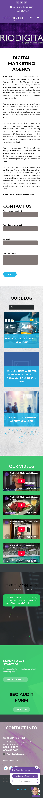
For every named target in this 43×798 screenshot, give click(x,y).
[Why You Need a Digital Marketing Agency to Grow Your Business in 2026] (21, 369)
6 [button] (29, 636)
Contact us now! (15, 679)
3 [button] (20, 636)
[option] (21, 611)
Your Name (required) (12, 211)
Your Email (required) (12, 225)
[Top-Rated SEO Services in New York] (21, 330)
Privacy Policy (10, 761)
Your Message (9, 253)
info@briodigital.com (23, 7)
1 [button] (14, 636)
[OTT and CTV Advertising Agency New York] (21, 409)
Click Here (21, 709)
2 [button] (17, 636)
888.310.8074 (23, 11)
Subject (6, 239)
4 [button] (23, 636)
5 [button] (26, 636)
